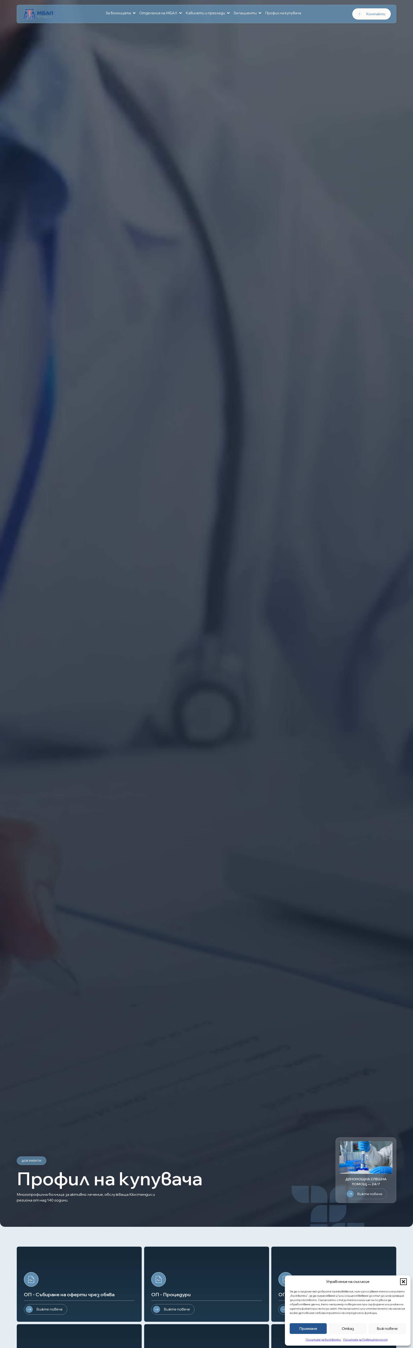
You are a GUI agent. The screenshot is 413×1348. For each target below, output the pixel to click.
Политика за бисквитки (323, 1339)
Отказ (348, 1328)
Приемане (308, 1328)
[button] (403, 1281)
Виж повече (387, 1328)
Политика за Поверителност (365, 1339)
